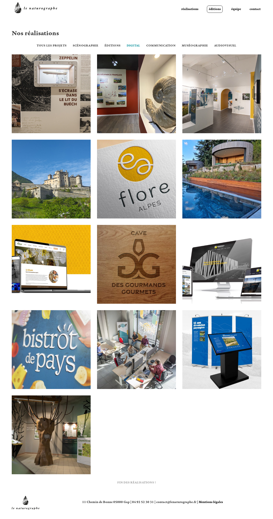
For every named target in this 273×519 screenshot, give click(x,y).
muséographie (195, 46)
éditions (215, 9)
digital (133, 46)
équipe (236, 9)
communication (161, 46)
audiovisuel (225, 46)
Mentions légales (211, 502)
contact (255, 9)
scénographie (86, 46)
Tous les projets (52, 46)
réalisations (189, 9)
